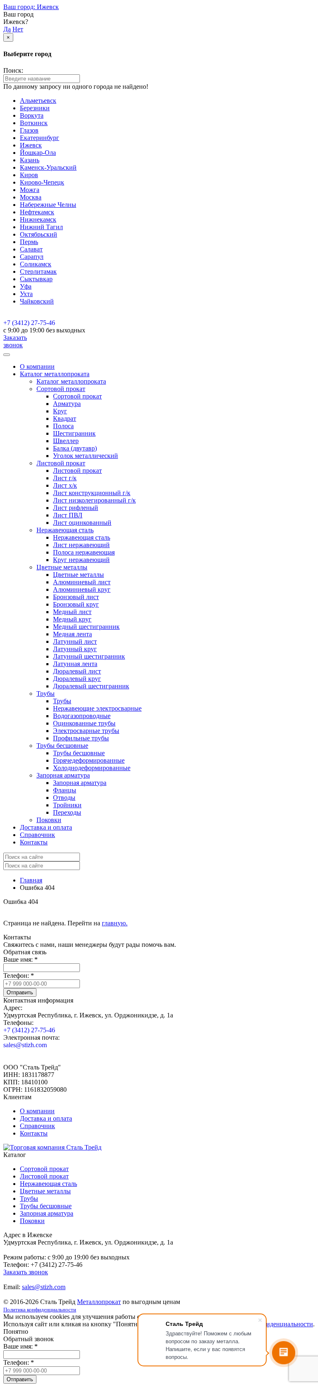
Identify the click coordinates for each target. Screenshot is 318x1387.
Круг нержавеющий (81, 559)
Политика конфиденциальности (39, 1309)
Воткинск (34, 122)
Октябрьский (38, 234)
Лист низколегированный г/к (94, 500)
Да (7, 29)
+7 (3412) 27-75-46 (29, 322)
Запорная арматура (79, 782)
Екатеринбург (39, 137)
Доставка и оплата (46, 827)
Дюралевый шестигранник (91, 686)
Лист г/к (65, 477)
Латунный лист (75, 641)
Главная (31, 880)
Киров (29, 174)
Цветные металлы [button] (61, 567)
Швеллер (66, 440)
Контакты (34, 842)
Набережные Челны (48, 204)
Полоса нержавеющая (84, 552)
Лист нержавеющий (81, 544)
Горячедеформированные (89, 760)
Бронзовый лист (76, 596)
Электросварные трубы (86, 730)
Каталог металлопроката (71, 381)
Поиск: (13, 70)
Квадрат (64, 418)
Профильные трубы (81, 738)
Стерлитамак (38, 271)
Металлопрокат (99, 1301)
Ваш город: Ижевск (31, 6)
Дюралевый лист (77, 671)
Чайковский (37, 301)
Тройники (67, 804)
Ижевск (31, 145)
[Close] (6, 354)
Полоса (63, 425)
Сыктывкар (36, 278)
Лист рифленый (75, 507)
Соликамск (35, 264)
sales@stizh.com (25, 1044)
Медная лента (72, 634)
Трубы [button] (45, 693)
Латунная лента (75, 663)
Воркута (31, 115)
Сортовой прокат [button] (60, 388)
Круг (60, 411)
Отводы (64, 797)
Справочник (37, 834)
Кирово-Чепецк (42, 182)
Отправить (20, 992)
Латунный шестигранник (89, 656)
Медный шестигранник (86, 626)
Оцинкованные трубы (84, 723)
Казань (29, 160)
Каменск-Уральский (48, 167)
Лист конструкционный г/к (91, 492)
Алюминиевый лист (82, 582)
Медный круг (72, 619)
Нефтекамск (37, 212)
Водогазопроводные (82, 715)
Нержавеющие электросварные (97, 708)
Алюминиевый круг (82, 589)
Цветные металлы (78, 574)
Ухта (26, 293)
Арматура (67, 403)
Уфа (25, 286)
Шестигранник (74, 433)
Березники (35, 107)
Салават (31, 249)
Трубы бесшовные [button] (62, 745)
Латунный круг (75, 648)
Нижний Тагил (41, 226)
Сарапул (31, 256)
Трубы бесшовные (79, 752)
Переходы (67, 812)
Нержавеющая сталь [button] (65, 529)
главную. (115, 923)
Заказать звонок (15, 341)
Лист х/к (65, 485)
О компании (37, 366)
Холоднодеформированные (91, 767)
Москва (30, 197)
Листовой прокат (77, 470)
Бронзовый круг (76, 604)
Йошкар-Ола (38, 152)
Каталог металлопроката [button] (54, 373)
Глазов (29, 130)
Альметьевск (38, 100)
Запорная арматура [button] (63, 775)
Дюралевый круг (77, 678)
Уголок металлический (85, 455)
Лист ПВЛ (67, 515)
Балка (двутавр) (75, 448)
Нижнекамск (38, 219)
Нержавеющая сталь (81, 537)
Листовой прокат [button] (60, 463)
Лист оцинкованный (82, 522)
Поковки (48, 819)
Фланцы (64, 790)
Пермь (29, 241)
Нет (17, 29)
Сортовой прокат (77, 396)
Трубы (62, 700)
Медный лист (72, 611)
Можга (29, 189)
